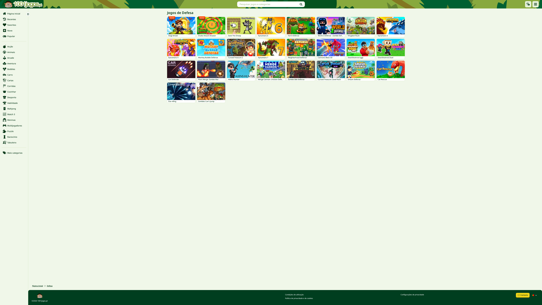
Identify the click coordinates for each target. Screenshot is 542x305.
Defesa (50, 286)
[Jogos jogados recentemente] (528, 4)
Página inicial (37, 286)
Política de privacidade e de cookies (299, 298)
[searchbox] (271, 4)
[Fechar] (28, 14)
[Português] (535, 295)
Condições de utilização (294, 294)
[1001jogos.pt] (23, 4)
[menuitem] (14, 13)
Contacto (524, 295)
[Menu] (535, 4)
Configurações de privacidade (412, 294)
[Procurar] (301, 4)
